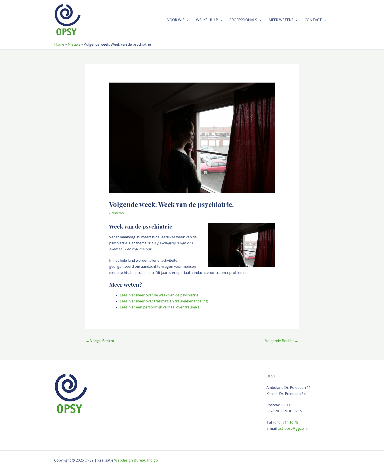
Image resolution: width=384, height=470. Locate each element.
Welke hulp (207, 19)
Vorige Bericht (100, 340)
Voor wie (175, 19)
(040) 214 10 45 (285, 422)
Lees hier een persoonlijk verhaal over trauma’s (159, 307)
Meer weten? (281, 19)
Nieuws (74, 44)
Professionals (243, 19)
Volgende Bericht (281, 340)
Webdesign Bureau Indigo (136, 460)
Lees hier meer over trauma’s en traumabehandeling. (164, 301)
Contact (313, 19)
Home (59, 44)
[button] (186, 19)
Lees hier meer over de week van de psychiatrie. (159, 295)
